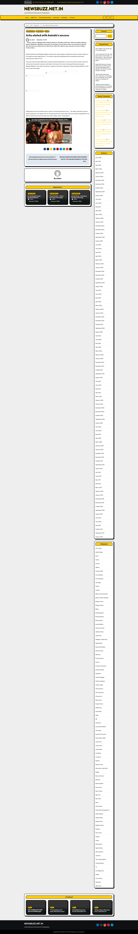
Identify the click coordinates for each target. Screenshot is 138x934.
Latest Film (98, 742)
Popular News (99, 817)
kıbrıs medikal (99, 129)
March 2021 (98, 396)
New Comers (50, 46)
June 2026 (98, 157)
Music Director (42, 46)
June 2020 (98, 430)
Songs (97, 840)
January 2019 (99, 495)
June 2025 (98, 203)
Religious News (99, 825)
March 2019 (98, 487)
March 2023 (98, 305)
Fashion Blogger (99, 677)
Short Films (98, 833)
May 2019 (98, 480)
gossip (28, 44)
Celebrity (49, 42)
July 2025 (98, 199)
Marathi (97, 760)
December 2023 (99, 271)
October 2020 (99, 415)
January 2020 (99, 449)
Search (104, 31)
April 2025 (98, 210)
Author (97, 586)
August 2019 (99, 468)
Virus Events (98, 878)
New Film (97, 795)
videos (33, 48)
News (96, 802)
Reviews (97, 829)
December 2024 (99, 226)
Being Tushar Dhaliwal (101, 594)
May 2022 (98, 343)
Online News (98, 806)
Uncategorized (99, 870)
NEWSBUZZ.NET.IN (43, 8)
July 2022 (98, 336)
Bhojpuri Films (41, 42)
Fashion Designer (100, 681)
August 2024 (99, 241)
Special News (99, 848)
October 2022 (99, 324)
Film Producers (99, 692)
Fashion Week (99, 685)
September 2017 (99, 533)
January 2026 (99, 176)
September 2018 (100, 510)
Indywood (98, 723)
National (97, 779)
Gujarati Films (99, 704)
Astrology (98, 582)
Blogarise (73, 932)
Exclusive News (99, 669)
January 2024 (99, 267)
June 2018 (98, 521)
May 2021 (98, 389)
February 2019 (99, 491)
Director (55, 42)
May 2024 (98, 252)
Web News (98, 882)
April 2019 (98, 483)
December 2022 (99, 317)
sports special (99, 851)
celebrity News (99, 632)
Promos (78, 46)
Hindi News (41, 44)
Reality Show (99, 821)
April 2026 (98, 165)
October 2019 (99, 461)
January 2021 (99, 404)
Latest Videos (63, 44)
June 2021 (98, 385)
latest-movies (72, 44)
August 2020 (99, 423)
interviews (47, 44)
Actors (97, 559)
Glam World (98, 700)
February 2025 (99, 218)
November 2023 (99, 275)
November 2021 (99, 366)
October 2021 (99, 370)
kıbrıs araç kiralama (100, 110)
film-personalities (76, 42)
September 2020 (100, 419)
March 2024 (98, 260)
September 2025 (100, 191)
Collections (98, 635)
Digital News (98, 643)
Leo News (98, 757)
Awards (97, 590)
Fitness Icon (98, 696)
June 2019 (98, 476)
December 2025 (99, 180)
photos (63, 46)
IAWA (96, 715)
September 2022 (100, 328)
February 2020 (99, 445)
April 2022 (98, 347)
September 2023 (100, 282)
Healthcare (98, 707)
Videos (47, 31)
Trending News (99, 863)
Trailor (28, 48)
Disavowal (56, 17)
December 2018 (99, 499)
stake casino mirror (100, 139)
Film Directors (99, 688)
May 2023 (98, 298)
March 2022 (98, 351)
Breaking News (30, 31)
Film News (61, 42)
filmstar (84, 42)
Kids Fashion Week (100, 738)
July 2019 (98, 472)
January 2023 (99, 313)
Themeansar (81, 932)
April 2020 (98, 438)
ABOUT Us (34, 17)
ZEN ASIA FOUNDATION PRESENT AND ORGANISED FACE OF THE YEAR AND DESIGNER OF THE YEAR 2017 (73, 159)
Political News (99, 814)
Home (27, 17)
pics (67, 46)
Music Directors (99, 776)
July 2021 (98, 381)
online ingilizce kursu (101, 100)
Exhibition (98, 673)
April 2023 (98, 301)
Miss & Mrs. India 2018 (101, 768)
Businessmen (99, 620)
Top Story (98, 855)
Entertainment (99, 658)
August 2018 (99, 514)
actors (29, 42)
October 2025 (99, 188)
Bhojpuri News (99, 605)
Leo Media (98, 753)
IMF (96, 719)
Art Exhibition (99, 575)
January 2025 (99, 222)
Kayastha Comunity (100, 734)
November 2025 (99, 184)
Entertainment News (45, 17)
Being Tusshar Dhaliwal (101, 597)
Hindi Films (34, 44)
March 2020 (98, 442)
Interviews (98, 730)
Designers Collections (101, 639)
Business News (99, 616)
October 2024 (99, 233)
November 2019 (99, 457)
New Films (57, 46)
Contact (72, 17)
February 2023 (99, 309)
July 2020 (98, 427)
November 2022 (99, 320)
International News (100, 726)
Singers (83, 46)
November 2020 (99, 411)
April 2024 (98, 256)
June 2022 (98, 339)
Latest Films (98, 745)
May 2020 (98, 434)
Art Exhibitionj (99, 578)
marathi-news (33, 46)
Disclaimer (64, 17)
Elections (98, 654)
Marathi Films (99, 764)
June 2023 (98, 294)
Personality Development (102, 810)
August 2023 (99, 286)
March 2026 (98, 169)
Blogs (97, 609)
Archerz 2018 (99, 571)
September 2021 (100, 373)
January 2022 (99, 358)
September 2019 (100, 464)
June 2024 (98, 248)
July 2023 (98, 290)
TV (96, 867)
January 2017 (99, 537)
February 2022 (99, 354)
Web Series (98, 886)
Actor (97, 556)
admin (33, 39)
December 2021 (99, 362)
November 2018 (99, 502)
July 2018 (98, 518)
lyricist (79, 44)
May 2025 (98, 207)
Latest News (39, 31)
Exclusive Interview (100, 666)
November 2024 (99, 229)
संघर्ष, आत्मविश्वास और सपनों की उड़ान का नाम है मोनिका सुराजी (35, 910)
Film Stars (67, 42)
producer (72, 46)
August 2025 (99, 195)
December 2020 (99, 408)
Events (97, 662)
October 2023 (99, 279)
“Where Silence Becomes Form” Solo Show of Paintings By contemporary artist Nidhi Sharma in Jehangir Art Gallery (103, 77)
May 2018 (98, 525)
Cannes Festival (99, 628)
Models (97, 772)
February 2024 (99, 263)
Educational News (100, 647)
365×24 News (99, 552)
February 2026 (99, 172)
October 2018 (99, 506)
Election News (99, 651)
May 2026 (98, 161)
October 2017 (99, 529)
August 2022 (99, 332)
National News (99, 783)
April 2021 (98, 392)
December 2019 (99, 453)
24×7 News (98, 548)
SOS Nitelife (98, 844)
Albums (97, 567)
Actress (35, 42)
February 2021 (99, 400)
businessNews (99, 624)
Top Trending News (100, 859)
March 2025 (98, 214)
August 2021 (99, 377)
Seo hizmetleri (99, 120)
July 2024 (98, 245)
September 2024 (100, 237)
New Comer (98, 787)
